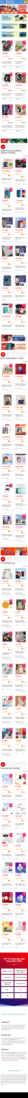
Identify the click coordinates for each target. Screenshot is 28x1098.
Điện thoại (4, 182)
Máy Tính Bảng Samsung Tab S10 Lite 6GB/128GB (19, 475)
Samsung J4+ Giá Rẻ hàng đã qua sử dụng (7, 296)
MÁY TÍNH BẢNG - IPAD (12, 358)
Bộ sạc (3, 799)
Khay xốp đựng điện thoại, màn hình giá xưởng (6, 268)
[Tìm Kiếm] (21, 2)
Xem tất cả (25, 361)
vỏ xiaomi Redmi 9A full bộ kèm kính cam (7, 210)
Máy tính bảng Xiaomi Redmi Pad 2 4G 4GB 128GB (20, 385)
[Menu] (2, 2)
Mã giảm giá (25, 2)
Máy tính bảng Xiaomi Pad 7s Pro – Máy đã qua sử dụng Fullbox (7, 536)
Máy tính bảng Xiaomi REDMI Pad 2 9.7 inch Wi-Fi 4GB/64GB (7, 386)
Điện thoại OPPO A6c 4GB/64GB (20, 238)
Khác (16, 625)
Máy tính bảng (5, 389)
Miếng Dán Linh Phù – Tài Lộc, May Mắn (20, 652)
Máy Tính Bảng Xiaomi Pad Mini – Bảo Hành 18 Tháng (6, 475)
